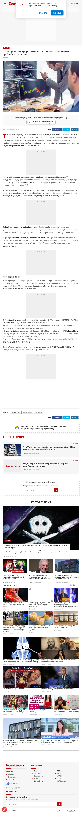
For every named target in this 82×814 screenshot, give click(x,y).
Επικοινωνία (12, 777)
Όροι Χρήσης (12, 779)
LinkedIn (15, 787)
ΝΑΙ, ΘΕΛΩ (57, 13)
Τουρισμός (60, 778)
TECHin (59, 771)
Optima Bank (38, 412)
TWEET (67, 130)
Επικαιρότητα (38, 781)
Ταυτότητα (11, 774)
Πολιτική (37, 773)
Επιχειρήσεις (38, 776)
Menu (5, 4)
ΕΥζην (59, 773)
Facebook (7, 787)
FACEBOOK (58, 130)
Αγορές (6, 47)
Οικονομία (37, 771)
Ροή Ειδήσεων (62, 781)
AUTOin (59, 776)
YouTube (13, 787)
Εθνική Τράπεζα (27, 412)
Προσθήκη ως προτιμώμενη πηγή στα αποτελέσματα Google (43, 122)
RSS (18, 787)
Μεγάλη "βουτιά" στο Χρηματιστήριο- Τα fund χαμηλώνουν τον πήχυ (45, 465)
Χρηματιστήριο (15, 412)
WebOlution (73, 811)
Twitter (10, 787)
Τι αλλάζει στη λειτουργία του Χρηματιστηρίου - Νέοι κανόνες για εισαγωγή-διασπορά (49, 448)
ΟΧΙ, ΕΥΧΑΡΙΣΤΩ (41, 13)
